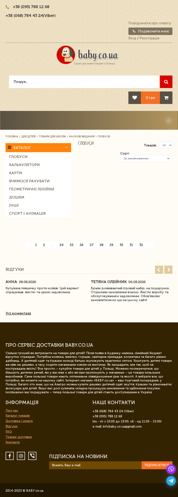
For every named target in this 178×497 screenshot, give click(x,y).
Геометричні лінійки (31, 189)
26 (81, 245)
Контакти (13, 442)
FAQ (9, 431)
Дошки (16, 197)
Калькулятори (24, 165)
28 (101, 245)
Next (168, 270)
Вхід (132, 38)
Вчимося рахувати (29, 181)
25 (71, 245)
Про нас (12, 410)
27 (91, 245)
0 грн (150, 97)
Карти (15, 173)
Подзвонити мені (153, 31)
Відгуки (11, 426)
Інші (14, 205)
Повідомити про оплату (149, 23)
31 (131, 245)
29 (111, 245)
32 (141, 245)
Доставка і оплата (19, 421)
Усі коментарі (18, 313)
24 (62, 245)
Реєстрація (149, 38)
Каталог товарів (18, 415)
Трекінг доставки (19, 437)
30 (121, 245)
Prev (159, 270)
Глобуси (18, 156)
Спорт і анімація (27, 213)
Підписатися (157, 465)
